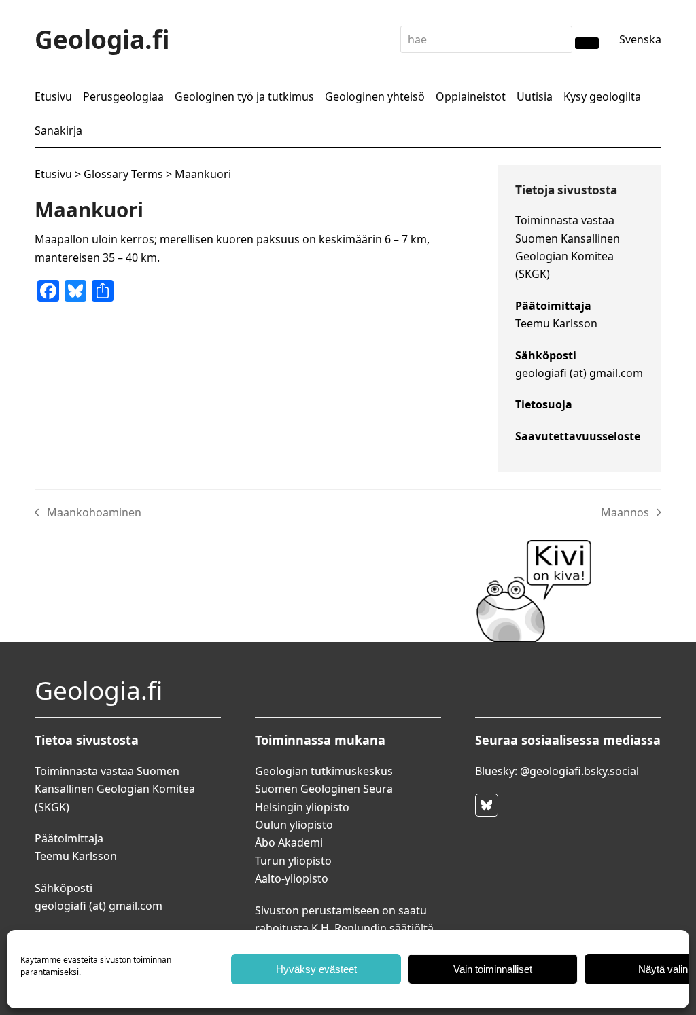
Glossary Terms (123, 173)
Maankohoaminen (88, 513)
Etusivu (53, 173)
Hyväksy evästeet (316, 969)
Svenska (640, 39)
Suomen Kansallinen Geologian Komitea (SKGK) (567, 256)
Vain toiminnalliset (492, 969)
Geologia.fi (102, 39)
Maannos (625, 513)
